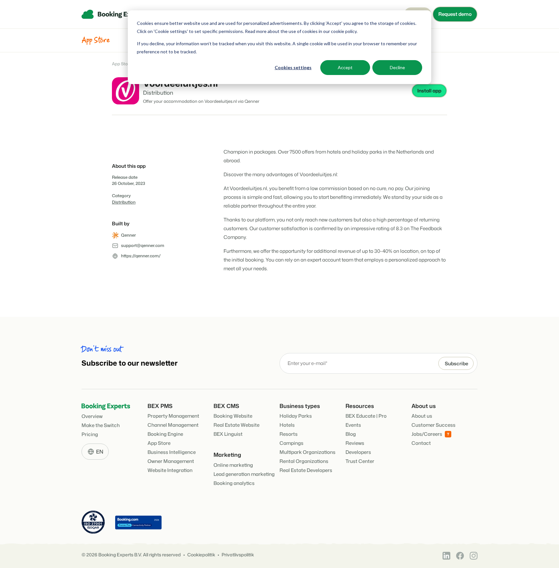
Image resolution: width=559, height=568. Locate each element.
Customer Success (433, 425)
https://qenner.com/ (141, 256)
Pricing (90, 434)
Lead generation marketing (244, 474)
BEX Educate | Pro (366, 416)
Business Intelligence (172, 452)
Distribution (124, 202)
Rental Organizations (304, 461)
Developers (358, 452)
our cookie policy (339, 31)
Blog (350, 434)
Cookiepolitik (201, 555)
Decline (397, 67)
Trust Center (359, 461)
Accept (345, 67)
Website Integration (170, 470)
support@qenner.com (142, 245)
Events (353, 425)
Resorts (289, 434)
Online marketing (233, 465)
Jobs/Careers (426, 434)
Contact (421, 443)
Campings (291, 443)
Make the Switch (101, 425)
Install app (429, 90)
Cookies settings (293, 67)
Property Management (173, 416)
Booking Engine (165, 434)
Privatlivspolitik (238, 555)
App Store (122, 64)
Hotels (287, 425)
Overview (92, 416)
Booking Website (233, 416)
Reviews (354, 443)
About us (421, 416)
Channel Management (173, 425)
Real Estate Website (236, 425)
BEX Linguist (228, 434)
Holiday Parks (296, 416)
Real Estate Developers (306, 470)
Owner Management (171, 461)
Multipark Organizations (307, 452)
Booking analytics (234, 483)
